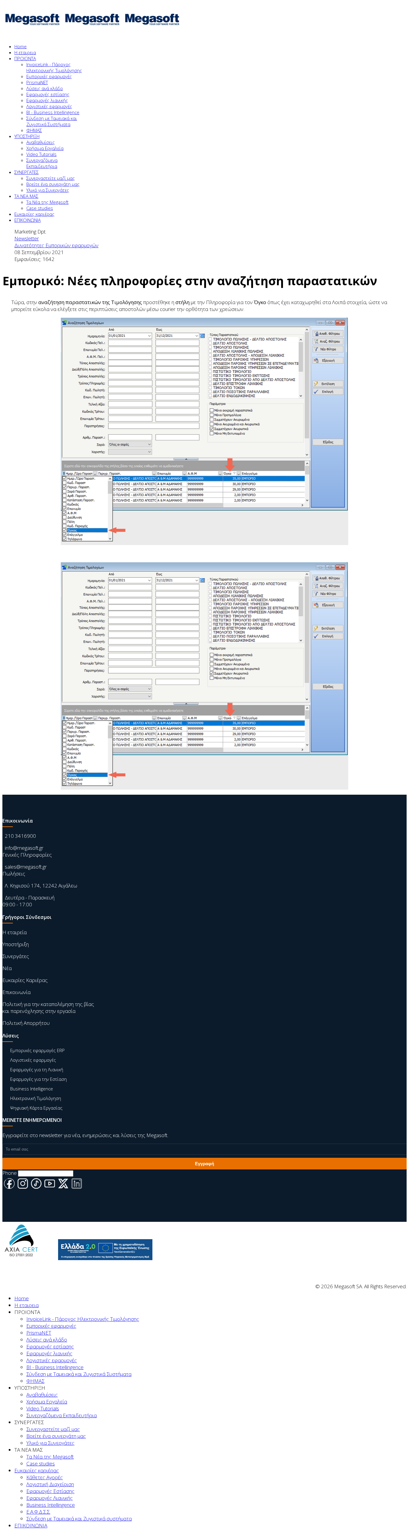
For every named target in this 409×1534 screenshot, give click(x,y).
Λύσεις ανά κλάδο (44, 88)
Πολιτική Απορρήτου (26, 1022)
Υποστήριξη (15, 944)
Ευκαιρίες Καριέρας (25, 980)
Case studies (39, 208)
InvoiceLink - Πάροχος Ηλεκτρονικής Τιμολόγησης (54, 67)
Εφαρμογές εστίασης (47, 94)
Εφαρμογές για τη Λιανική (36, 1069)
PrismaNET (37, 82)
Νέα (7, 968)
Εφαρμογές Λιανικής (49, 1497)
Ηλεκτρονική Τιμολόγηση (35, 1098)
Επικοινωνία (16, 992)
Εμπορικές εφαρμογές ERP (37, 1050)
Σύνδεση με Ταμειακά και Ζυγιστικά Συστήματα (51, 121)
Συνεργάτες (15, 956)
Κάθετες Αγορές (44, 1477)
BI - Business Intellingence (52, 112)
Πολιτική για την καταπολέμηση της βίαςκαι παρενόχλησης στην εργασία (48, 1007)
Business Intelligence (31, 1089)
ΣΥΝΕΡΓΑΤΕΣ (26, 172)
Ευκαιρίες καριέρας (34, 214)
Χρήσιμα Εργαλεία (44, 148)
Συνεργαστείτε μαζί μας (50, 178)
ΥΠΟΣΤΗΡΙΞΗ (27, 136)
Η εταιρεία (14, 932)
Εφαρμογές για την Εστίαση (38, 1079)
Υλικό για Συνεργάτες (47, 190)
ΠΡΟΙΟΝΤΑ (25, 58)
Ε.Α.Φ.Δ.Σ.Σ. (38, 1511)
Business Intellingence (50, 1504)
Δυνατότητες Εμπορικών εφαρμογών (56, 245)
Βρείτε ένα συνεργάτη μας (53, 184)
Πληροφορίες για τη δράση (101, 1264)
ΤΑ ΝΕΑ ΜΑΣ (26, 196)
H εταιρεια (25, 52)
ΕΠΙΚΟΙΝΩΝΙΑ (27, 220)
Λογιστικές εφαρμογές (49, 106)
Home (20, 46)
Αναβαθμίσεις (40, 142)
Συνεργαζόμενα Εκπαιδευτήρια (41, 163)
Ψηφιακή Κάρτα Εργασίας (36, 1108)
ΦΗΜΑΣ (34, 130)
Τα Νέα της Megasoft (47, 202)
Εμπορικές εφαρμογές (49, 76)
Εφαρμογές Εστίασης (50, 1491)
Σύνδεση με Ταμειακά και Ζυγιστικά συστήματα (79, 1518)
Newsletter (26, 238)
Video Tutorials (41, 154)
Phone (9, 1172)
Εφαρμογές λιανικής (47, 100)
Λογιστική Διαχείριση (50, 1484)
